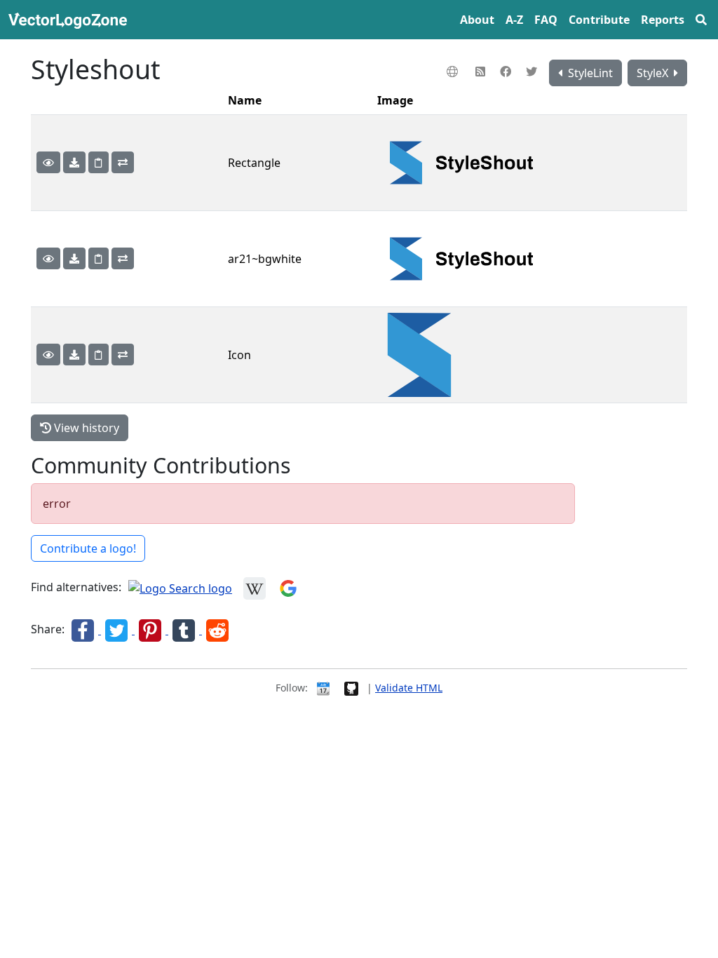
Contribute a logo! (88, 548)
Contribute (599, 19)
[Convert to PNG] (122, 162)
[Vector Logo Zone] (70, 20)
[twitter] (533, 71)
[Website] (454, 71)
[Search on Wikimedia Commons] (254, 587)
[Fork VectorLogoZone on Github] (351, 687)
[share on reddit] (217, 629)
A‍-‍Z (514, 19)
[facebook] (507, 71)
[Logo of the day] (323, 687)
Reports (662, 19)
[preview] (48, 162)
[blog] (482, 71)
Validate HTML (408, 687)
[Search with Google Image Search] (288, 587)
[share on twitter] (118, 629)
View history (85, 428)
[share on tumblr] (185, 629)
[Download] (74, 162)
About (477, 19)
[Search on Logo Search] (180, 587)
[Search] (701, 20)
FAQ (545, 19)
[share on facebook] (84, 629)
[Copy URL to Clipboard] (98, 162)
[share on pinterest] (151, 629)
